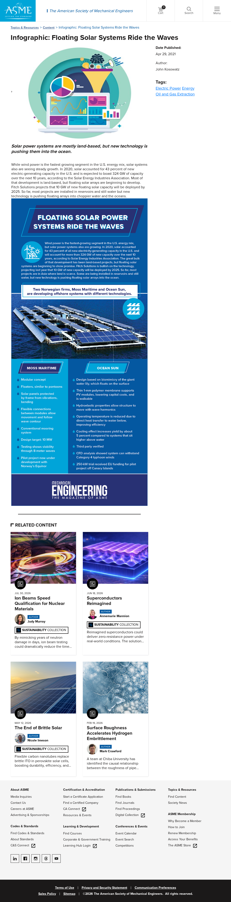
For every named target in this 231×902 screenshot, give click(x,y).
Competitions (125, 845)
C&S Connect (20, 845)
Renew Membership (182, 833)
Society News (177, 803)
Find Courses (72, 833)
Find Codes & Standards (27, 833)
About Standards (22, 839)
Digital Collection (127, 815)
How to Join (176, 827)
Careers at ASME (22, 809)
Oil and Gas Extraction (175, 94)
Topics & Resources (25, 28)
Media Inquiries (21, 797)
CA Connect (71, 809)
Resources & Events (77, 815)
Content (49, 28)
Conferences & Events (132, 826)
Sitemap (69, 894)
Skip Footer (9, 782)
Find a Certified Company (80, 803)
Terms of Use (64, 887)
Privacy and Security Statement (104, 887)
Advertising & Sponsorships (30, 815)
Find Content (177, 797)
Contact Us (18, 803)
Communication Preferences (155, 887)
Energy (188, 88)
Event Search (125, 839)
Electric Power (168, 88)
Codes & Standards (24, 826)
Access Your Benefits (183, 839)
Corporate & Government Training (86, 839)
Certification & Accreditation (84, 790)
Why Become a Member (184, 821)
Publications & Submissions (136, 790)
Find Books (123, 797)
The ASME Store (179, 845)
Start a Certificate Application (83, 797)
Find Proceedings (128, 809)
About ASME (20, 790)
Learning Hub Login (77, 845)
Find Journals (125, 803)
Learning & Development (81, 826)
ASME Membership (182, 814)
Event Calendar (126, 833)
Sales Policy (47, 894)
